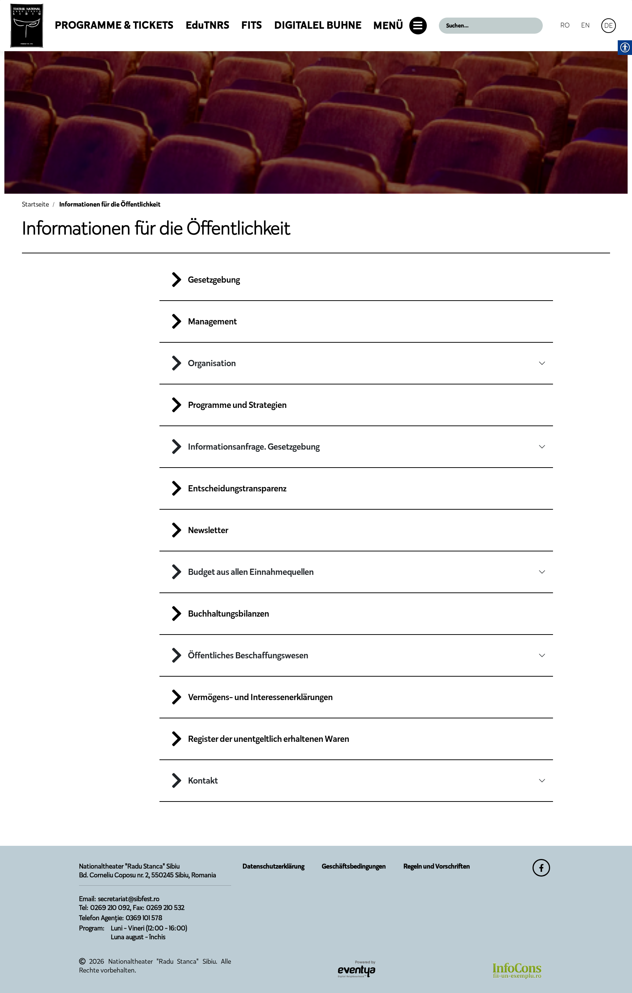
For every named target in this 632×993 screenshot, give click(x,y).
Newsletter (208, 530)
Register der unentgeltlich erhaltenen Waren (268, 739)
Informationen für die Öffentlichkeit (110, 204)
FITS (251, 25)
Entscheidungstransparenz (237, 488)
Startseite (35, 204)
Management (212, 321)
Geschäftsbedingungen (354, 866)
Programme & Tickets (114, 25)
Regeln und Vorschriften (436, 866)
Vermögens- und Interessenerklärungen (260, 697)
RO (564, 25)
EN (585, 25)
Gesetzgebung (214, 280)
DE (608, 25)
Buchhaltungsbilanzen (228, 614)
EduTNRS (208, 25)
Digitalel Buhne (318, 25)
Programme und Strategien (237, 405)
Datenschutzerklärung (273, 866)
